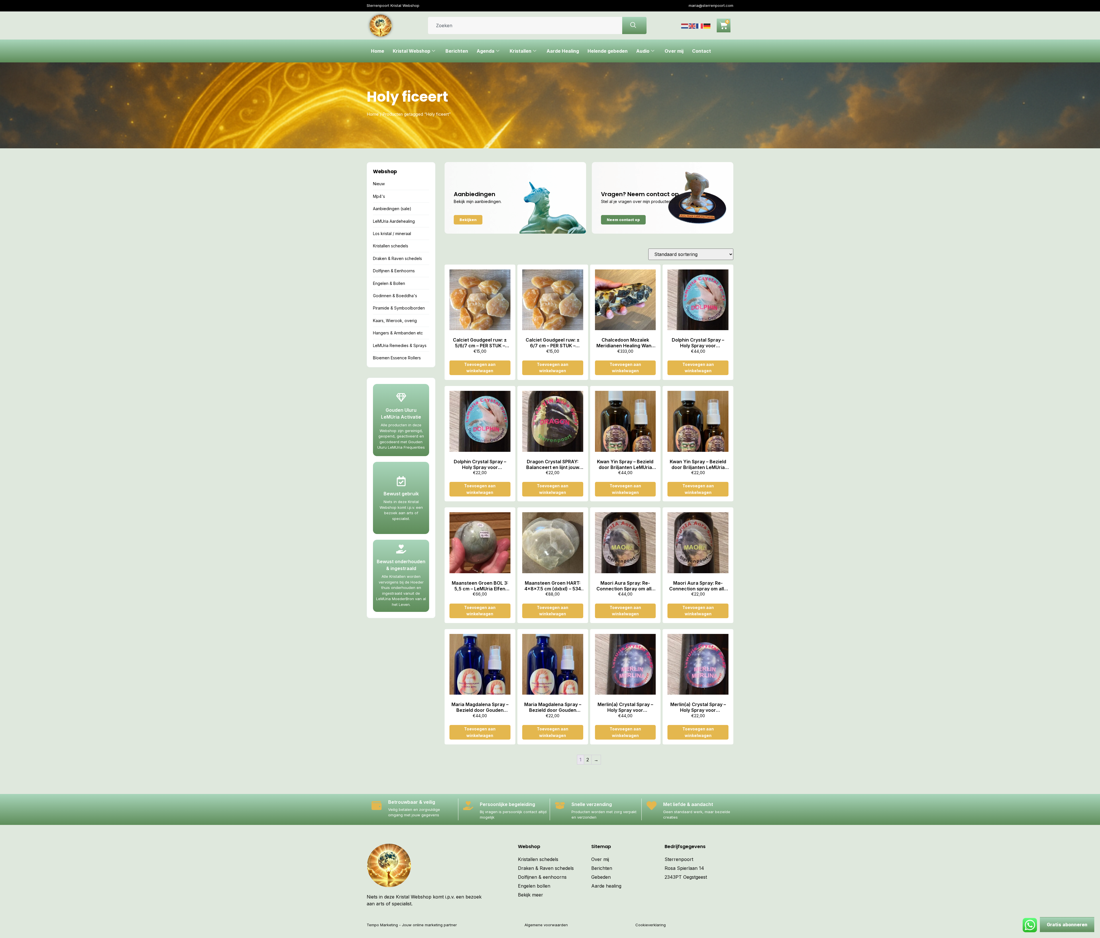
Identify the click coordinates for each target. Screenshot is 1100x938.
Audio (642, 51)
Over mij (674, 51)
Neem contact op (623, 219)
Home (377, 51)
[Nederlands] (685, 25)
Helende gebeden (608, 51)
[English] (692, 25)
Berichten (456, 51)
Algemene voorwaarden (546, 925)
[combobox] (525, 25)
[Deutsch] (707, 25)
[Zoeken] (634, 25)
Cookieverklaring (650, 925)
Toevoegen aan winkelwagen (480, 367)
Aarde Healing (563, 51)
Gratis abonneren (1067, 924)
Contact (701, 51)
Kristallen (520, 51)
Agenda (485, 51)
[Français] (700, 25)
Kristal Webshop (411, 51)
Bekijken (468, 219)
